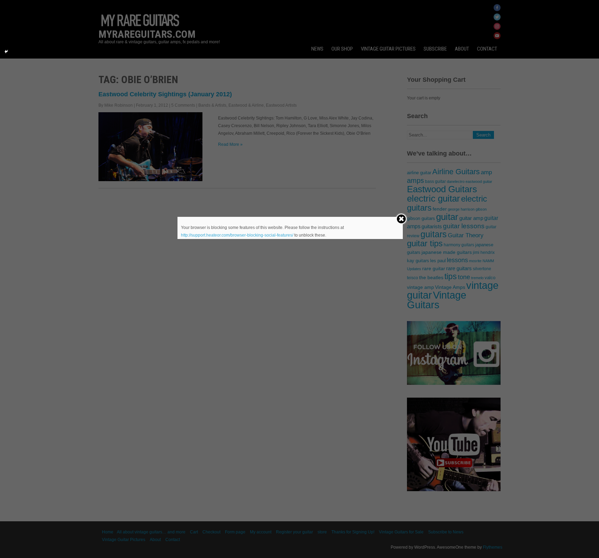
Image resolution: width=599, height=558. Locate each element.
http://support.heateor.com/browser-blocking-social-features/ (237, 235)
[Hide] (6, 51)
